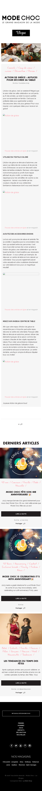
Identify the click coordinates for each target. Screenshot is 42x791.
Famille (26, 482)
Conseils (11, 68)
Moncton (22, 765)
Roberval (35, 762)
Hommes (25, 651)
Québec (14, 765)
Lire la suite (21, 514)
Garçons (15, 651)
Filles (5, 651)
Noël (34, 651)
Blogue (21, 33)
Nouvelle (20, 486)
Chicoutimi (6, 762)
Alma (21, 762)
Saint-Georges (31, 765)
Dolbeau (28, 762)
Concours (16, 482)
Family (24, 567)
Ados (21, 728)
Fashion (34, 567)
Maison (31, 71)
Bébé (4, 648)
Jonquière (14, 762)
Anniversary (20, 564)
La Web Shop (27, 781)
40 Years (7, 564)
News (19, 570)
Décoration (19, 71)
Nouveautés (13, 655)
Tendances (27, 655)
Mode (35, 482)
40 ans (5, 482)
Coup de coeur (25, 68)
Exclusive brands (10, 567)
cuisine (8, 71)
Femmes (34, 648)
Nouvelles (21, 735)
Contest (33, 564)
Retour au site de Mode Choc (21, 713)
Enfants (14, 648)
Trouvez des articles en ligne (15, 151)
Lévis (8, 765)
